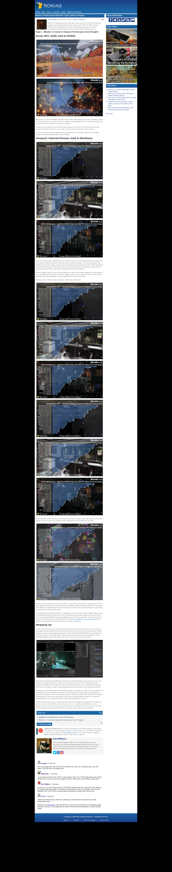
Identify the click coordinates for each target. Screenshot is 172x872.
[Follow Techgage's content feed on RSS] (128, 20)
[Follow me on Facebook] (58, 753)
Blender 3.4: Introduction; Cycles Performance (56, 717)
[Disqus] (69, 785)
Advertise (76, 820)
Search (63, 12)
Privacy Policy (104, 820)
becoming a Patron (70, 732)
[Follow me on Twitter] (55, 753)
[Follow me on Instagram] (61, 753)
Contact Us (56, 12)
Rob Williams (54, 19)
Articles (38, 12)
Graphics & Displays (78, 19)
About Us (66, 820)
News (43, 12)
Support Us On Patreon (74, 12)
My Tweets (109, 113)
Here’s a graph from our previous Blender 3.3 (85, 619)
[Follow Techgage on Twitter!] (115, 20)
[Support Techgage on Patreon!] (133, 21)
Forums (49, 12)
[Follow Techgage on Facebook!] (111, 20)
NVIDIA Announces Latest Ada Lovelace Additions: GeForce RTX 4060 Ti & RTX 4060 (120, 103)
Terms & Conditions (90, 820)
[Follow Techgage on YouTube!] (119, 20)
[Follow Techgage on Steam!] (124, 20)
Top (100, 713)
